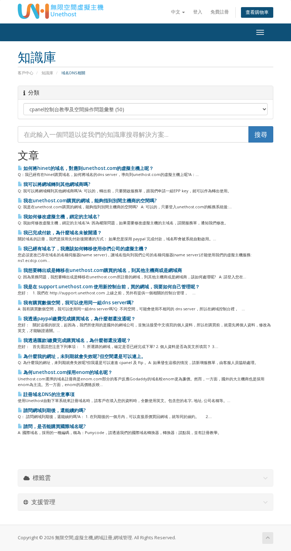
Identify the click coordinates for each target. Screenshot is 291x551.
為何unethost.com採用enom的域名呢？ (67, 372)
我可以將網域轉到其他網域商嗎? (56, 184)
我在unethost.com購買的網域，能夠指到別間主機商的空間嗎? (89, 200)
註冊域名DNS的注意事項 (48, 394)
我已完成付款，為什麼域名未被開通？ (62, 232)
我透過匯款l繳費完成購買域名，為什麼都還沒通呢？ (76, 340)
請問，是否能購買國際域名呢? (54, 426)
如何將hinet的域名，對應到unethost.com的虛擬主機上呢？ (88, 168)
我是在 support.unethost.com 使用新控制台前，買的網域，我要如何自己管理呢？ (111, 286)
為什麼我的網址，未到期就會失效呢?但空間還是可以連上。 (84, 356)
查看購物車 (257, 12)
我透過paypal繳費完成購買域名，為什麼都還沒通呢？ (79, 318)
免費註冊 (219, 12)
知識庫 (47, 72)
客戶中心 (25, 72)
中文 (176, 12)
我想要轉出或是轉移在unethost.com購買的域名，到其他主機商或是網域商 (102, 270)
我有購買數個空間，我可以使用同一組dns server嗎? (78, 302)
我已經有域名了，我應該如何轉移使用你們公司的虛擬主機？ (85, 248)
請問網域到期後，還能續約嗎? (54, 410)
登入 (197, 12)
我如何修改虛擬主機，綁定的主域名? (61, 216)
